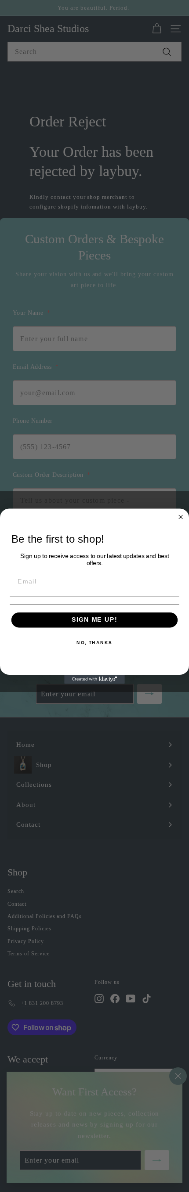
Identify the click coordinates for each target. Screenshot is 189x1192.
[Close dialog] (180, 517)
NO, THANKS (94, 642)
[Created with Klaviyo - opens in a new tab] (94, 679)
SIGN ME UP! (94, 619)
